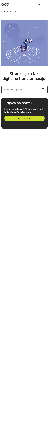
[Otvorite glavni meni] (46, 4)
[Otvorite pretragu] (39, 4)
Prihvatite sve (24, 429)
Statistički (9, 421)
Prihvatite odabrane (24, 436)
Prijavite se (24, 118)
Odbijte (24, 442)
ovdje (32, 410)
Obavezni (9, 416)
